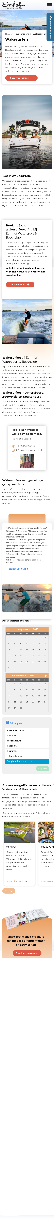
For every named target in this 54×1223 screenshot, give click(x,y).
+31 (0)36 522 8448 (25, 446)
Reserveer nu (18, 284)
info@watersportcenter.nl (29, 450)
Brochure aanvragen (27, 953)
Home (8, 34)
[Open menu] (49, 4)
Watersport (22, 34)
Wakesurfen (39, 34)
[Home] (16, 5)
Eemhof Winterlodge (50, 27)
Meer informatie (15, 881)
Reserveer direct (19, 78)
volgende (42, 768)
